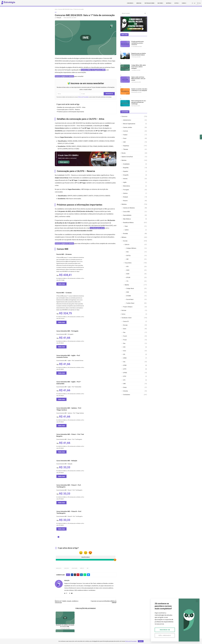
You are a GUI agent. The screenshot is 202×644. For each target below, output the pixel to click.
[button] (85, 612)
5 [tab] (65, 537)
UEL (135, 354)
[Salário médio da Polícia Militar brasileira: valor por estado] (125, 79)
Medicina (138, 3)
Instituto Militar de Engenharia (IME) (93, 70)
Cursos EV (135, 321)
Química (135, 193)
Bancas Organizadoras (135, 123)
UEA (135, 347)
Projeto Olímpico (135, 307)
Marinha (136, 285)
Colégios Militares (136, 248)
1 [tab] (58, 537)
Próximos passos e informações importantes (70, 111)
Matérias (168, 3)
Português (135, 189)
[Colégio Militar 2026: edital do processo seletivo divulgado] (125, 67)
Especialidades (135, 215)
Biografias (135, 167)
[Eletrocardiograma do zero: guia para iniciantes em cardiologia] (125, 103)
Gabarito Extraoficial (134, 156)
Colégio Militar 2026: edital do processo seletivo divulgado (138, 67)
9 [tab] (71, 537)
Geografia (135, 175)
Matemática (135, 186)
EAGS (136, 270)
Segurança (135, 145)
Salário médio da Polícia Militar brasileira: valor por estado (138, 78)
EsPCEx (136, 255)
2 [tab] (60, 537)
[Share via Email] (88, 574)
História (135, 178)
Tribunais (135, 149)
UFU (135, 380)
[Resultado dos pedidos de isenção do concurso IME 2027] (65, 618)
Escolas (135, 241)
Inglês (135, 182)
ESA (136, 252)
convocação (74, 568)
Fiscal (135, 138)
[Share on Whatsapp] (84, 574)
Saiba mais (61, 284)
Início (56, 9)
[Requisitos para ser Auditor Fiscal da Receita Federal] (125, 56)
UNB (135, 383)
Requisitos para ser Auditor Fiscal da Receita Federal (138, 54)
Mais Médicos (135, 219)
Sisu (135, 343)
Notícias (134, 310)
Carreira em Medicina (135, 208)
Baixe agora (64, 162)
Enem (135, 328)
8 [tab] (69, 537)
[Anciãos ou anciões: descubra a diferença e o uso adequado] (125, 91)
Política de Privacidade (83, 97)
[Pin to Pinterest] (78, 574)
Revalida (135, 233)
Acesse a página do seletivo (64, 76)
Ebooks (134, 153)
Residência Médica (135, 222)
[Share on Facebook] (72, 574)
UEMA (135, 358)
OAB (135, 142)
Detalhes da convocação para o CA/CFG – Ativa (71, 107)
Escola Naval (136, 299)
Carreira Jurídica (135, 127)
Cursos (184, 3)
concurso (66, 568)
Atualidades (135, 164)
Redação (59, 17)
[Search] (192, 3)
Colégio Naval (136, 288)
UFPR (135, 369)
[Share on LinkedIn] (81, 574)
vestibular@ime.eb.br (97, 228)
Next (55, 324)
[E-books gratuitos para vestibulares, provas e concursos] (125, 44)
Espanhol (135, 171)
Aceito (140, 641)
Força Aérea (136, 263)
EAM (136, 292)
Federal (135, 134)
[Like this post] (68, 574)
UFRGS (135, 372)
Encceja (135, 325)
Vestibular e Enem (149, 3)
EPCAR (136, 277)
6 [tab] (66, 537)
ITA (136, 281)
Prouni (135, 340)
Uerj (135, 361)
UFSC (135, 376)
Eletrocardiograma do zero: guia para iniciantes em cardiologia (138, 102)
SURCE (136, 230)
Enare (136, 226)
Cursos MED (135, 211)
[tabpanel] (70, 270)
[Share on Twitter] (75, 574)
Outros (176, 3)
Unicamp (135, 391)
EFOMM (136, 296)
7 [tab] (68, 537)
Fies (135, 332)
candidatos (58, 568)
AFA (136, 266)
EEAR (136, 274)
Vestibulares (135, 394)
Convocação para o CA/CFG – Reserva (68, 109)
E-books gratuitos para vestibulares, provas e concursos (137, 43)
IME (87, 568)
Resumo (135, 200)
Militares (160, 3)
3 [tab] (61, 537)
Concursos (130, 3)
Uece (135, 350)
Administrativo (135, 120)
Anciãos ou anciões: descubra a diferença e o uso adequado (139, 89)
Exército (82, 568)
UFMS (135, 365)
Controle (135, 131)
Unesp (135, 387)
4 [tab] (63, 537)
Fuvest (135, 336)
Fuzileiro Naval (136, 303)
